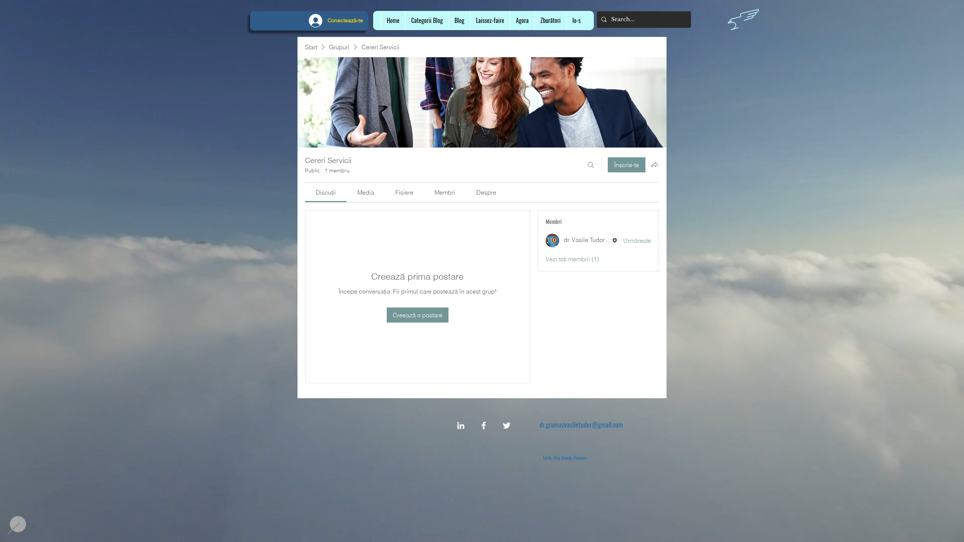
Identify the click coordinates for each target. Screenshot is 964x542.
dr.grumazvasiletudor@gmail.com (581, 424)
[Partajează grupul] (654, 164)
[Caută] (590, 164)
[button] (490, 20)
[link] (326, 192)
